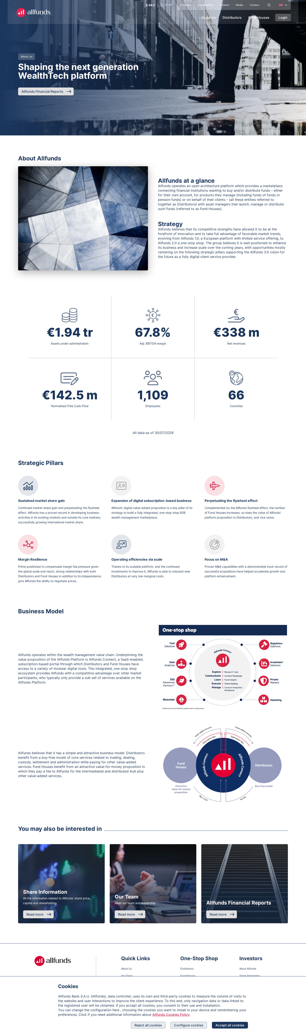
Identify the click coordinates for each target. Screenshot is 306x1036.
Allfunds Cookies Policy (170, 1014)
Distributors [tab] (232, 17)
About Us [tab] (208, 17)
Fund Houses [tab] (258, 17)
